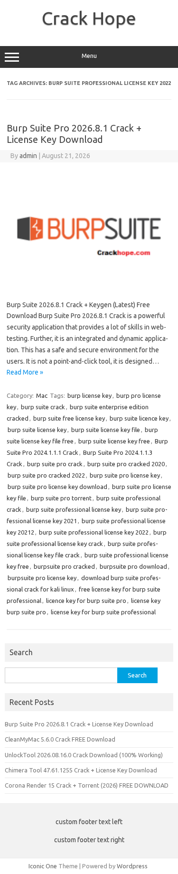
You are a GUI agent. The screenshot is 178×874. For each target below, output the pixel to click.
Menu (89, 55)
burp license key (89, 395)
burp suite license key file (105, 429)
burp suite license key (37, 429)
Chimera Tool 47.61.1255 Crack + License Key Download (81, 770)
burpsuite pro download (133, 566)
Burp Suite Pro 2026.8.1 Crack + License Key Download (74, 133)
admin (28, 156)
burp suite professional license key (73, 509)
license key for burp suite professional (103, 612)
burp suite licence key (139, 418)
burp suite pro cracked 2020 (126, 463)
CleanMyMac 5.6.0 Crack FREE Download (60, 739)
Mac (41, 395)
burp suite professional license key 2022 (94, 532)
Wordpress (132, 866)
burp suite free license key (69, 418)
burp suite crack (43, 407)
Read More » (25, 372)
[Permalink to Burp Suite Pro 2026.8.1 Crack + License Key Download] (89, 284)
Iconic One (42, 866)
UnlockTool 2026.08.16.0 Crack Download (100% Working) (84, 755)
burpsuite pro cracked (64, 566)
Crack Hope (89, 18)
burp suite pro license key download (57, 486)
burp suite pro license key (125, 475)
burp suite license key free (114, 441)
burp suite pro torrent (61, 498)
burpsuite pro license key (42, 577)
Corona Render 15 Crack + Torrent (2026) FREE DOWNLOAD (87, 785)
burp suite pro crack (55, 463)
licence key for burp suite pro (86, 600)
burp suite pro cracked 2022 (46, 475)
